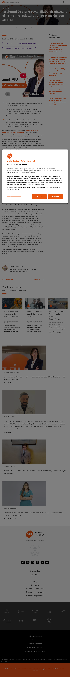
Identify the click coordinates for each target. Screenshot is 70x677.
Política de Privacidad (48, 187)
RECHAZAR (39, 196)
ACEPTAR (55, 196)
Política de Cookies (29, 187)
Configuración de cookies (14, 196)
